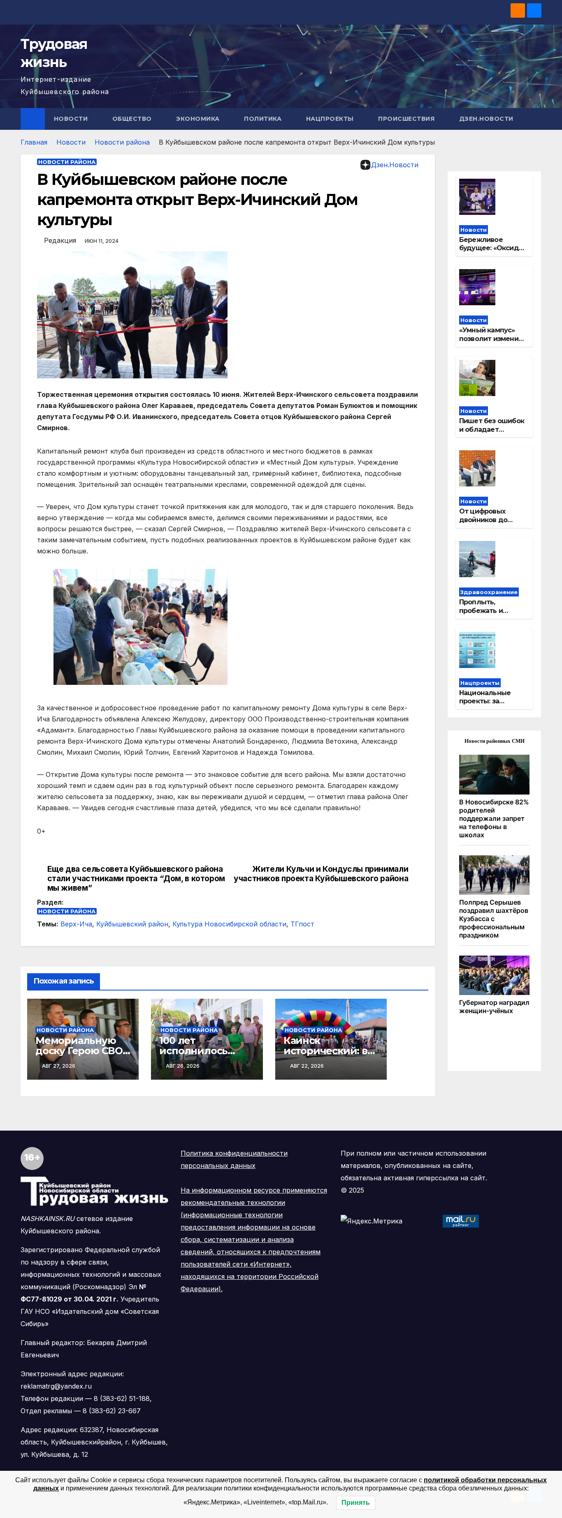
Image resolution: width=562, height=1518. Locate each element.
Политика (263, 118)
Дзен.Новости (486, 118)
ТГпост (302, 924)
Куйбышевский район (132, 924)
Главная (34, 142)
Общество (133, 118)
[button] (535, 119)
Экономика (198, 118)
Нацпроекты (331, 118)
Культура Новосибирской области (229, 924)
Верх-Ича (76, 924)
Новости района (122, 142)
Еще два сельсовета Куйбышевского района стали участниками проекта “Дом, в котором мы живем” (136, 878)
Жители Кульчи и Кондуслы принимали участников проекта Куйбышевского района (321, 873)
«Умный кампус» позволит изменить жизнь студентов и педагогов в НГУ (492, 342)
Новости (72, 118)
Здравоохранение (489, 592)
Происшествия (407, 118)
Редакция (60, 240)
